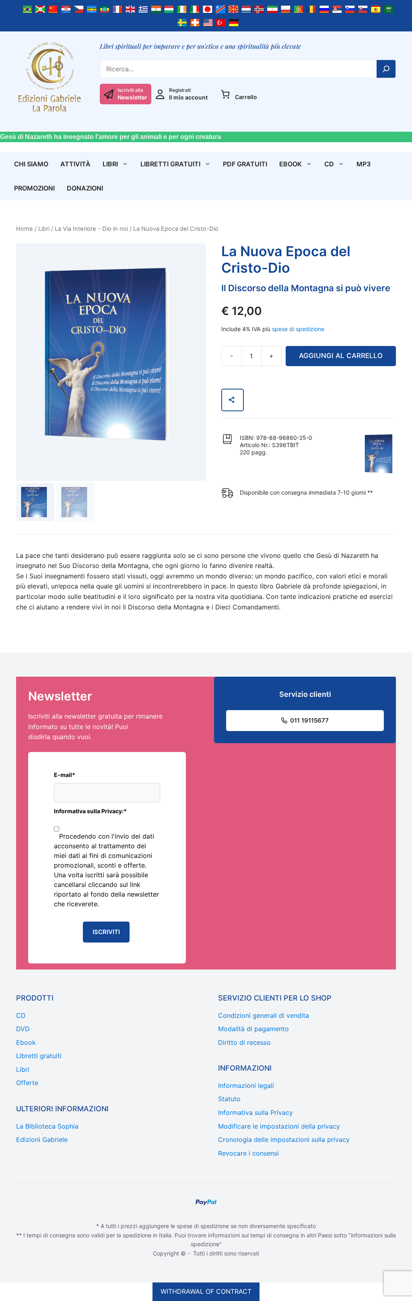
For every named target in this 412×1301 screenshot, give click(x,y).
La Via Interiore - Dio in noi (91, 228)
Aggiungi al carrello (341, 356)
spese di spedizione (298, 328)
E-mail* (64, 774)
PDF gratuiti (245, 164)
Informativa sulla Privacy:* (90, 811)
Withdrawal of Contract (206, 1291)
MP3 (363, 164)
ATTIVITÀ (75, 164)
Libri (110, 164)
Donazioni (85, 188)
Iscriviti (106, 932)
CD (329, 164)
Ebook (290, 164)
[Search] (386, 69)
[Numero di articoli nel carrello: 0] (225, 94)
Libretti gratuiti (170, 164)
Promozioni (34, 188)
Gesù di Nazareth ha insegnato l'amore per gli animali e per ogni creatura (110, 136)
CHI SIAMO (31, 164)
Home (24, 228)
